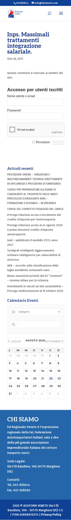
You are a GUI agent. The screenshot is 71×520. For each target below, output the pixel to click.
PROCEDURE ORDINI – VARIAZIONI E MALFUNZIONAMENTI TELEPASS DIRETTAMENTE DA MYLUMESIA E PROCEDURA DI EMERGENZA (34, 179)
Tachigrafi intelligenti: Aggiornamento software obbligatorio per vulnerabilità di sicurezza (33, 255)
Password (14, 110)
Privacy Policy (51, 514)
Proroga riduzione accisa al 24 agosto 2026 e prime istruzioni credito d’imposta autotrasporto (34, 230)
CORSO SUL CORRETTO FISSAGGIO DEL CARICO (35, 209)
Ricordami (43, 142)
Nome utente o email (21, 96)
